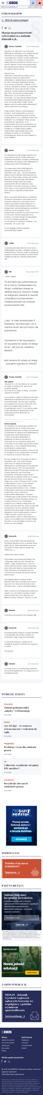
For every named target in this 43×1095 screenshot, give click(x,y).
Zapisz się (20, 924)
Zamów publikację (13, 1016)
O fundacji (25, 1042)
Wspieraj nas (10, 872)
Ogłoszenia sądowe (8, 1040)
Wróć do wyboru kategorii (16, 20)
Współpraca (25, 1040)
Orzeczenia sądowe (8, 1042)
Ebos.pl (4, 1051)
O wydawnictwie (27, 1045)
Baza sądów (5, 1048)
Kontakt (24, 1048)
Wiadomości (6, 1045)
